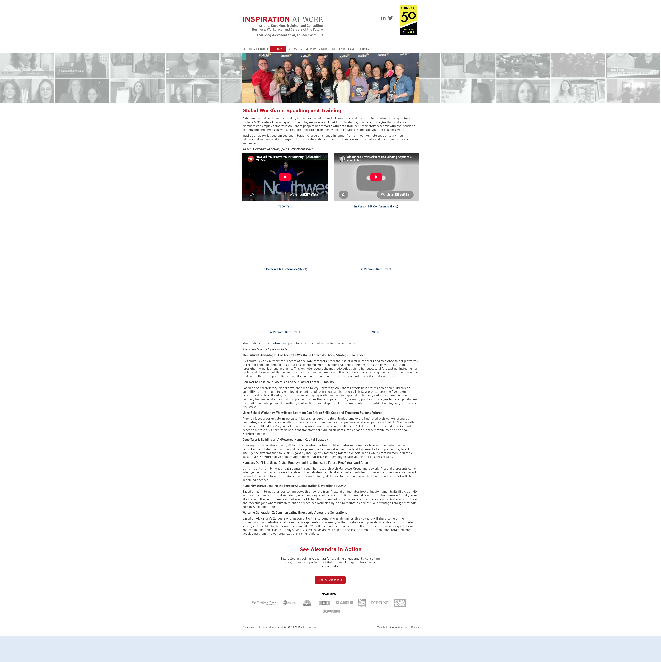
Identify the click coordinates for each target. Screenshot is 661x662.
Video (376, 332)
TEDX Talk (285, 206)
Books (292, 49)
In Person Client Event (376, 269)
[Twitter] (390, 18)
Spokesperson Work (314, 49)
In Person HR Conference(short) (285, 269)
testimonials (279, 343)
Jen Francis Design (408, 626)
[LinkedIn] (383, 18)
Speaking (278, 49)
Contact (366, 49)
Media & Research (344, 49)
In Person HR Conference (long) (376, 206)
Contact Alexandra (330, 580)
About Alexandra (256, 49)
